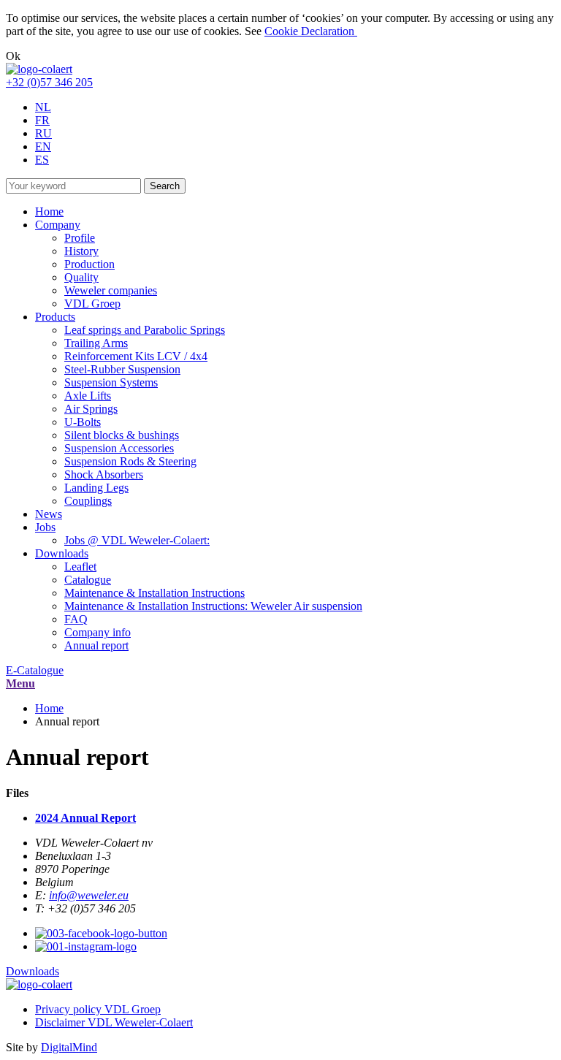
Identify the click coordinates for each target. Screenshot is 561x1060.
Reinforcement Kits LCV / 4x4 (135, 356)
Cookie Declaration (310, 31)
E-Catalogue (35, 670)
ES (42, 159)
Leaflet (80, 566)
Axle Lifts (87, 395)
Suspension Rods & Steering (130, 461)
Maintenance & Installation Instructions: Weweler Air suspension (213, 606)
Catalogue (87, 579)
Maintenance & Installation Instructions (154, 593)
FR (42, 120)
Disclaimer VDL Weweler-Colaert (114, 1022)
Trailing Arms (96, 343)
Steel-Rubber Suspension (122, 369)
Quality (81, 277)
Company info (97, 632)
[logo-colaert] (39, 69)
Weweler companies (110, 290)
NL (43, 107)
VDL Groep (92, 303)
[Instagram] (86, 946)
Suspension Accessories (119, 448)
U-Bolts (82, 422)
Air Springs (91, 409)
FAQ (76, 619)
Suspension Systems (111, 382)
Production (89, 264)
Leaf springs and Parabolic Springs (144, 330)
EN (43, 146)
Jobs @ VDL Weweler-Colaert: (137, 540)
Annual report (96, 645)
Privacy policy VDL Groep (98, 1009)
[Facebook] (101, 933)
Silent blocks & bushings (121, 435)
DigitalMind (69, 1047)
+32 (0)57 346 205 (49, 82)
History (81, 251)
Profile (79, 238)
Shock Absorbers (103, 474)
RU (43, 133)
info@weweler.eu (89, 895)
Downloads (32, 971)
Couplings (88, 501)
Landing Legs (96, 487)
